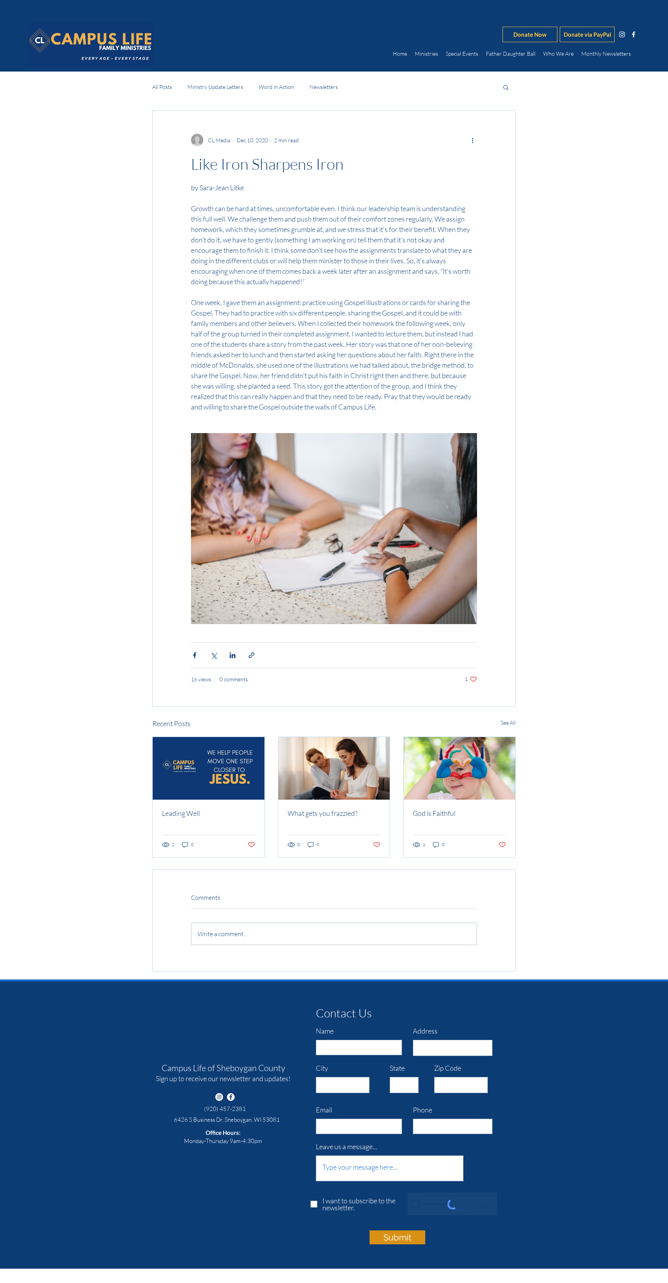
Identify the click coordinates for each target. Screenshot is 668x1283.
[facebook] (633, 34)
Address (425, 1030)
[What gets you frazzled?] (334, 768)
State (397, 1068)
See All (508, 722)
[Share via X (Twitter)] (213, 655)
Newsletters (324, 87)
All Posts (162, 87)
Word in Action (276, 87)
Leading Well (181, 813)
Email (324, 1109)
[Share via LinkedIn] (232, 655)
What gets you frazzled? (323, 813)
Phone (422, 1109)
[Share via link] (251, 655)
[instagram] (622, 34)
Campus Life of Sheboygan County (223, 1068)
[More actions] (472, 140)
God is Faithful (434, 813)
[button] (506, 87)
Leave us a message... (346, 1146)
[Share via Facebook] (194, 655)
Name (325, 1030)
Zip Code (447, 1068)
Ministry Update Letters (215, 87)
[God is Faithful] (459, 768)
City (322, 1068)
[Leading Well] (208, 768)
